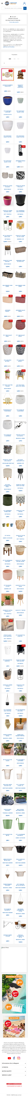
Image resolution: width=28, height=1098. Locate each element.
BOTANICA (20, 189)
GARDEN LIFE (20, 239)
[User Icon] (24, 3)
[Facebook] (14, 1058)
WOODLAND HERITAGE (8, 463)
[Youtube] (10, 1058)
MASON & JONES (20, 438)
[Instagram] (19, 1058)
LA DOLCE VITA (8, 114)
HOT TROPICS (7, 214)
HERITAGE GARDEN (8, 788)
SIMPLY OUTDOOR (7, 538)
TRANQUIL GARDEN (8, 813)
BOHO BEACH (7, 189)
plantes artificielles (8, 47)
